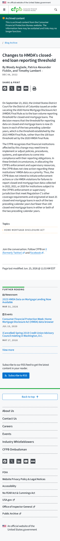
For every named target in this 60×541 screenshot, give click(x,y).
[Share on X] (11, 88)
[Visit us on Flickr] (33, 461)
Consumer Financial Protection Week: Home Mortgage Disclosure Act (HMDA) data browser (28, 320)
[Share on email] (26, 88)
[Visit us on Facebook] (4, 461)
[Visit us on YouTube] (26, 461)
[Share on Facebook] (4, 88)
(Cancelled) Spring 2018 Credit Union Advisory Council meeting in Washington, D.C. (28, 334)
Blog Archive (11, 42)
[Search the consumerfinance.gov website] (55, 9)
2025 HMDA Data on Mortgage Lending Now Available (26, 300)
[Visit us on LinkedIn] (18, 461)
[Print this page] (34, 88)
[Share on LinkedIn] (18, 88)
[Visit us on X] (11, 461)
